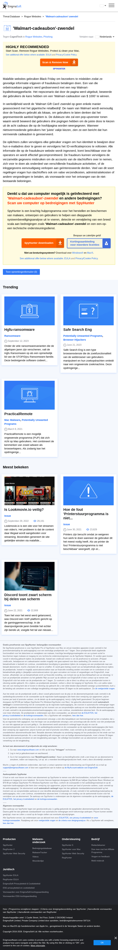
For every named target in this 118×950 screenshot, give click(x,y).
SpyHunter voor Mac (71, 849)
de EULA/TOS (88, 713)
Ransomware (12, 335)
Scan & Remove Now (55, 62)
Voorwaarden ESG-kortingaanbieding (20, 896)
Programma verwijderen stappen (24, 909)
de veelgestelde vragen (105, 689)
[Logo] (12, 5)
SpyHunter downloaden (38, 242)
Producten (9, 839)
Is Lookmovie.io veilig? (24, 510)
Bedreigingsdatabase (42, 848)
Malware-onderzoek (38, 841)
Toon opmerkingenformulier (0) (21, 272)
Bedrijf (95, 839)
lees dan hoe (77, 716)
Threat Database (11, 16)
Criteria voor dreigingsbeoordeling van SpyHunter (64, 909)
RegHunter (67, 857)
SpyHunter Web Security (14, 853)
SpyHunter (8, 845)
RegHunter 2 (9, 849)
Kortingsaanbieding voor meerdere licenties (84, 243)
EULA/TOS (63, 818)
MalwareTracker (39, 852)
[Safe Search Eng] (88, 310)
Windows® (77, 253)
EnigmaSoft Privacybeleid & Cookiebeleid (21, 883)
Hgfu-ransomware (19, 330)
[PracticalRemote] (29, 395)
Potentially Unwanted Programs (82, 335)
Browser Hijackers (74, 339)
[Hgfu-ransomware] (29, 310)
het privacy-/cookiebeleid (23, 799)
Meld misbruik (97, 861)
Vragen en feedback (100, 856)
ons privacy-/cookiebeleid (80, 818)
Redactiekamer (98, 845)
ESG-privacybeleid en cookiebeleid (19, 888)
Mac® (90, 253)
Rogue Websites (32, 16)
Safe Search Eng (77, 330)
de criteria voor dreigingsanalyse (72, 821)
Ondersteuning (71, 839)
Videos (35, 856)
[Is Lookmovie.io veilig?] (29, 490)
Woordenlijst (38, 861)
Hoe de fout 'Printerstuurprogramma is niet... (86, 514)
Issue (7, 515)
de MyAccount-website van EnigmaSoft (81, 768)
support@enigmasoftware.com (15, 768)
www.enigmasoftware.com (28, 750)
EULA (48, 54)
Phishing (48, 37)
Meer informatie (38, 945)
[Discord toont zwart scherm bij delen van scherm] (29, 576)
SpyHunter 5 (67, 845)
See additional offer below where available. (25, 54)
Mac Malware (12, 420)
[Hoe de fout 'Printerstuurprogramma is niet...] (88, 490)
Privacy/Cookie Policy (66, 54)
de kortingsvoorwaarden (33, 716)
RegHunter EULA (11, 879)
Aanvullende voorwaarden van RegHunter (37, 912)
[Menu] (111, 6)
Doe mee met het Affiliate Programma (102, 850)
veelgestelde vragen (47, 821)
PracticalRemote (18, 414)
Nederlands (105, 5)
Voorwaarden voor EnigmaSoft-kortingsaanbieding (26, 892)
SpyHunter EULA (10, 875)
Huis (5, 909)
